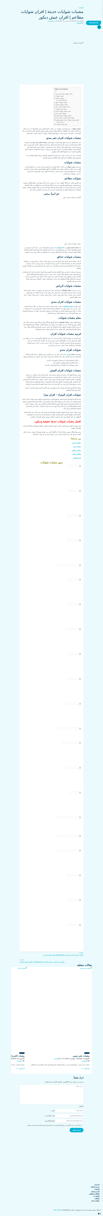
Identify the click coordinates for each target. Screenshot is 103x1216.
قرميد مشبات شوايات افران (63, 111)
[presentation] (59, 1008)
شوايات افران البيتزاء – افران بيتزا (65, 117)
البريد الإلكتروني (49, 1116)
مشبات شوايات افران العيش (63, 115)
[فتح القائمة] (99, 27)
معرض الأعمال (95, 3)
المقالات (97, 15)
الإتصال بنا (97, 13)
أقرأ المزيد (85, 1068)
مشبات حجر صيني (81, 1056)
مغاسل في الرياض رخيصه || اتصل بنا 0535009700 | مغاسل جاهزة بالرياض (42, 961)
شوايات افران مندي (61, 113)
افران (68, 354)
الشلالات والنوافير (94, 10)
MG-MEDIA (58, 1210)
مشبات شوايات (60, 96)
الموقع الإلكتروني (50, 1121)
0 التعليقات (84, 1061)
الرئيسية (97, 1184)
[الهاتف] (98, 1214)
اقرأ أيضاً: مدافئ (63, 100)
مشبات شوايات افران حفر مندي (64, 94)
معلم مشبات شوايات (61, 109)
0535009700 (93, 23)
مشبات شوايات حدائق (65, 102)
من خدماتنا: (62, 122)
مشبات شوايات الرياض (62, 104)
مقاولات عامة (96, 17)
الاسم (52, 1110)
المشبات (97, 6)
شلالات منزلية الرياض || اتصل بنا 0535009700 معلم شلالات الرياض (63, 954)
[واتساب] (100, 1214)
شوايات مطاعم (60, 98)
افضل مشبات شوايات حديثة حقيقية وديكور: (67, 120)
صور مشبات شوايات (61, 124)
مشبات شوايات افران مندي (63, 106)
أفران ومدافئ (95, 8)
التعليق (80, 1106)
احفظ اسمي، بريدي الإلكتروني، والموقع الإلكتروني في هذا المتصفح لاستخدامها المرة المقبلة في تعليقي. (54, 1125)
